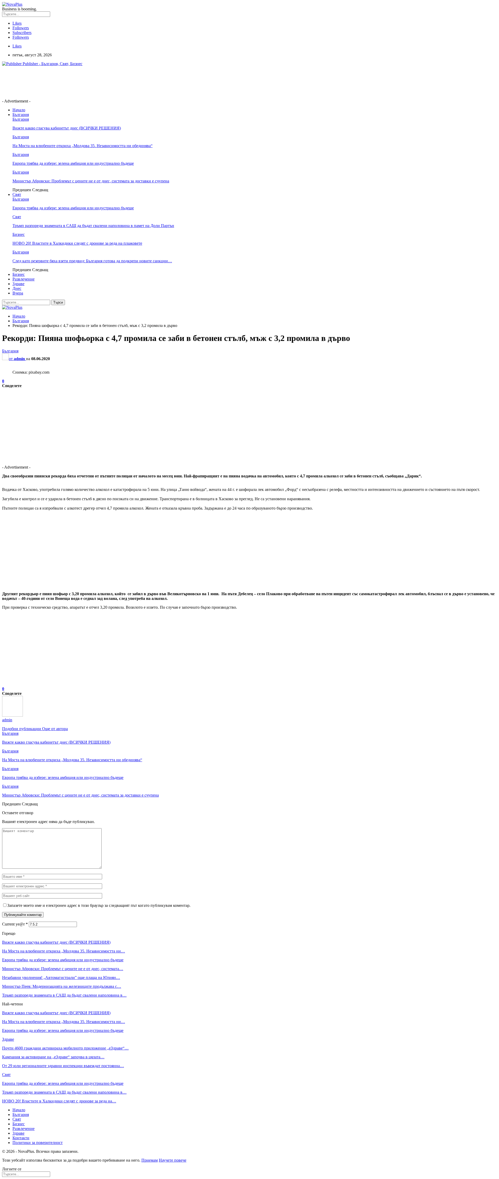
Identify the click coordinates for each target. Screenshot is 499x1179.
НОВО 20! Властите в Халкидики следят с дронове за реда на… (59, 1101)
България (20, 114)
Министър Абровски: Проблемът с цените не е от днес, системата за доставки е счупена (90, 181)
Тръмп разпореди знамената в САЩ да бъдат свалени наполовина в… (64, 995)
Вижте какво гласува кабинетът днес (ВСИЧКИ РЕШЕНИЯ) (66, 128)
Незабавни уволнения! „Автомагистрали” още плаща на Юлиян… (61, 977)
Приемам (149, 1160)
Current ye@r (15, 924)
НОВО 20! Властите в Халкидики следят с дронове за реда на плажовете (77, 243)
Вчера (17, 293)
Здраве (18, 284)
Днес (16, 288)
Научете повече (172, 1160)
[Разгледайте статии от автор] (12, 715)
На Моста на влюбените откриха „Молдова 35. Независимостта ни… (63, 951)
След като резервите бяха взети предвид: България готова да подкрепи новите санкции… (92, 261)
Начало (18, 110)
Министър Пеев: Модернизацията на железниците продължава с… (61, 986)
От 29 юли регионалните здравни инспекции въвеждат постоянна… (63, 1066)
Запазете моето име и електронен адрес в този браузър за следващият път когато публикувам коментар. (99, 905)
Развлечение (23, 279)
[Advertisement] (96, 82)
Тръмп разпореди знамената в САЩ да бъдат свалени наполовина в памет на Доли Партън (93, 225)
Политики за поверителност (37, 1142)
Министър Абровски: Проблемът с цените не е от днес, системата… (62, 968)
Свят (16, 194)
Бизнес (18, 234)
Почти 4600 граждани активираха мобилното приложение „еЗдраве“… (65, 1048)
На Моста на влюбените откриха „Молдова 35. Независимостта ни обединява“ (82, 145)
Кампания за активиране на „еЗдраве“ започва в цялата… (53, 1057)
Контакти (20, 1138)
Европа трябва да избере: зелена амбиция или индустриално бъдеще (73, 163)
